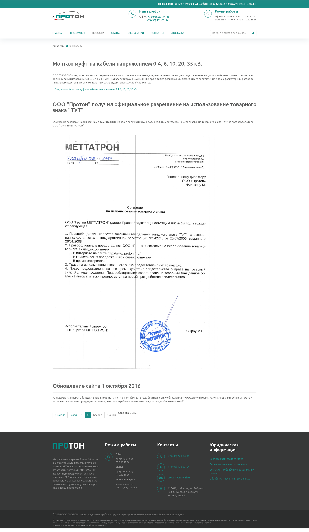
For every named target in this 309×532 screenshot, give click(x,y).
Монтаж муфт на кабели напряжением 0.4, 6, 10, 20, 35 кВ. (127, 64)
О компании (136, 33)
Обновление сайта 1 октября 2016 (97, 386)
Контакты (157, 33)
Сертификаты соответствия (226, 458)
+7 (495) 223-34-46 (158, 16)
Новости (98, 33)
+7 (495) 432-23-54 (157, 20)
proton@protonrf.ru (179, 477)
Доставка (177, 33)
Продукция (77, 33)
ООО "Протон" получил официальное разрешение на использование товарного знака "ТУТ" (154, 107)
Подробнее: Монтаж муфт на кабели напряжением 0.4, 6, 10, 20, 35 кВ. (96, 89)
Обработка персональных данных (230, 478)
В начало (60, 415)
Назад (73, 415)
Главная (58, 33)
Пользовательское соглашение (228, 464)
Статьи (116, 33)
